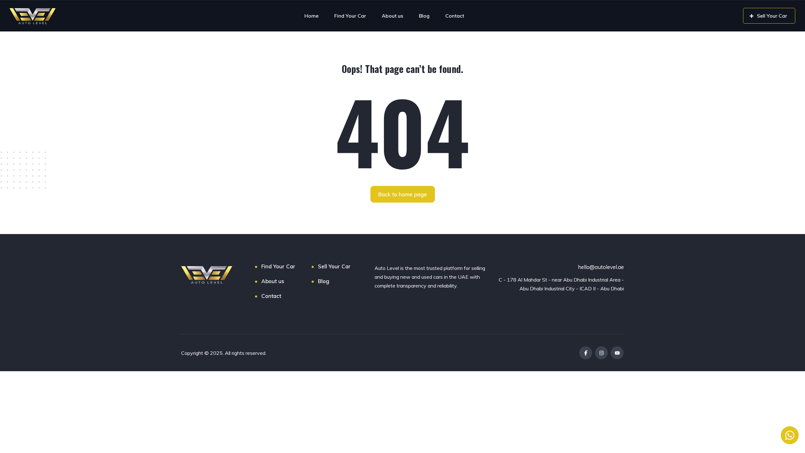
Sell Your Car (334, 266)
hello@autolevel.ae (601, 267)
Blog (424, 16)
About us (392, 16)
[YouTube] (617, 352)
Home (311, 16)
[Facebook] (585, 352)
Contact (454, 16)
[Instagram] (601, 352)
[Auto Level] (32, 16)
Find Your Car (350, 16)
